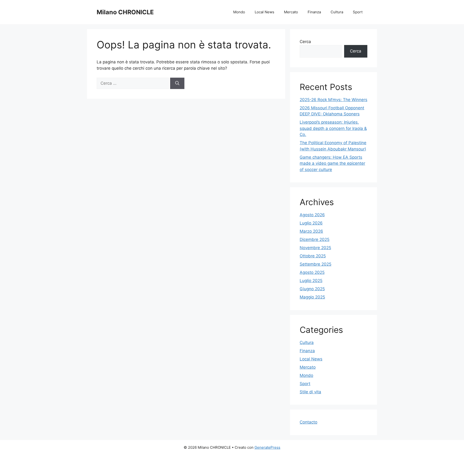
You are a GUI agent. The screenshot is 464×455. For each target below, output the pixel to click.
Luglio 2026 (311, 223)
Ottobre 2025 (313, 256)
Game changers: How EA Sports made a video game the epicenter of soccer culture (332, 163)
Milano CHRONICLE (125, 12)
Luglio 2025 (311, 280)
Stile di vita (310, 391)
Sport (357, 12)
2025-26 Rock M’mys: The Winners (333, 99)
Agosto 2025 (312, 272)
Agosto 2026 (312, 214)
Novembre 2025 (315, 247)
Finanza (314, 12)
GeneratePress (267, 447)
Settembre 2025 (315, 264)
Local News (264, 12)
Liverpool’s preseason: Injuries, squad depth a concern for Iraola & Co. (333, 128)
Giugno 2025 (312, 288)
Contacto (308, 422)
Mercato (291, 12)
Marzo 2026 (311, 231)
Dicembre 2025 (314, 239)
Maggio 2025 (312, 297)
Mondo (239, 12)
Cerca (305, 41)
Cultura (337, 12)
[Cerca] (177, 83)
